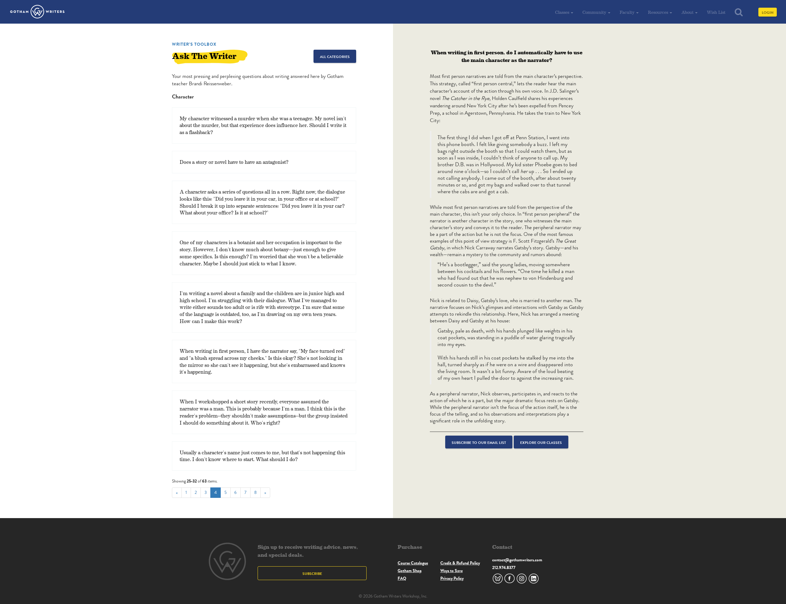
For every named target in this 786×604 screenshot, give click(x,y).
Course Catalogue (413, 563)
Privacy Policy (452, 578)
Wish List (716, 12)
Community (594, 12)
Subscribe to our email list (479, 442)
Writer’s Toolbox (194, 44)
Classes (562, 12)
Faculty (628, 12)
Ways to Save (451, 570)
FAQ (402, 578)
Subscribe (312, 573)
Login (767, 12)
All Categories (335, 56)
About (688, 12)
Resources (658, 12)
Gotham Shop (410, 570)
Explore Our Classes (541, 442)
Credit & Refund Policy (460, 563)
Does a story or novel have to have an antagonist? (234, 162)
